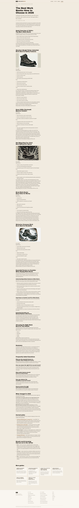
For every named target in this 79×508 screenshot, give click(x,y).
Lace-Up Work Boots (30, 493)
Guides (62, 1)
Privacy (53, 498)
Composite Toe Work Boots (43, 495)
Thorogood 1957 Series (21, 435)
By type (55, 1)
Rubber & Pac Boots (30, 501)
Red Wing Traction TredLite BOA (22, 424)
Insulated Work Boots (43, 499)
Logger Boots (29, 496)
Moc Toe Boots (30, 498)
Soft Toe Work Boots (42, 496)
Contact (53, 495)
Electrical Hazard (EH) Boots (43, 501)
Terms (53, 499)
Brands (59, 1)
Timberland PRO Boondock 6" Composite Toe (24, 419)
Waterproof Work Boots (43, 498)
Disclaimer (53, 496)
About (53, 493)
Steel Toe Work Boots (43, 493)
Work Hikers (29, 499)
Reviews (52, 1)
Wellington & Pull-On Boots (31, 495)
